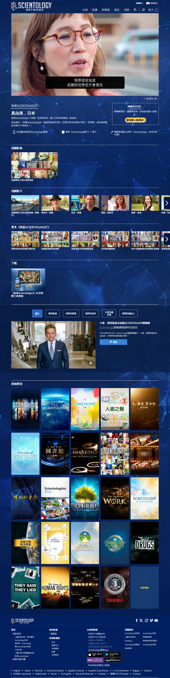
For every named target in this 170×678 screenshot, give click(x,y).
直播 (94, 10)
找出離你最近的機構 (31, 132)
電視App (98, 649)
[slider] (90, 93)
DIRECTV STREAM (97, 637)
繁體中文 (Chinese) (119, 673)
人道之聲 (18, 649)
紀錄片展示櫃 (19, 659)
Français (137, 673)
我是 (24, 106)
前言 (53, 642)
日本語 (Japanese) (22, 673)
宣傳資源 (55, 655)
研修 (149, 633)
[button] (3, 203)
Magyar (136, 670)
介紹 (85, 10)
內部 (21, 640)
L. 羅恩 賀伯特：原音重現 (24, 637)
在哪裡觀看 (92, 629)
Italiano (148, 670)
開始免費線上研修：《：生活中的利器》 (135, 133)
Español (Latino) (76, 670)
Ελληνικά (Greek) (55, 670)
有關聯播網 (54, 638)
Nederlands (41, 673)
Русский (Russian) (85, 673)
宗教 (149, 644)
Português (66, 673)
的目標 (132, 633)
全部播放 (144, 587)
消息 (126, 10)
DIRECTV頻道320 (96, 633)
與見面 (23, 646)
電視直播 (53, 629)
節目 (117, 10)
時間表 (106, 10)
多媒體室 (55, 648)
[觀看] (25, 454)
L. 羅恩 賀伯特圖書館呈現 (24, 653)
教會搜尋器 (147, 637)
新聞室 (132, 644)
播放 (115, 342)
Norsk (54, 673)
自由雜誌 (128, 648)
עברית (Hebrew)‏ (121, 670)
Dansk (28, 670)
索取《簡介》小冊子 (81, 132)
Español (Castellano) (98, 670)
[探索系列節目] (25, 409)
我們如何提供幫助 (150, 640)
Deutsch (39, 670)
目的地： (23, 643)
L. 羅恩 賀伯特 (130, 637)
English (16, 670)
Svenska (102, 673)
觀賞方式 (55, 645)
